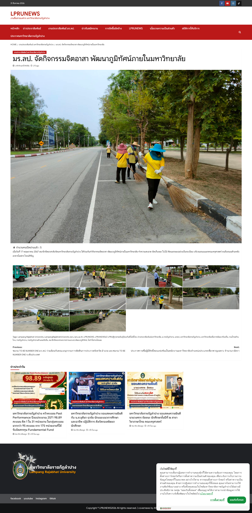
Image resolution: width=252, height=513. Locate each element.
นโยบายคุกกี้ (206, 493)
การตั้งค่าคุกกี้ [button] (217, 499)
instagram (41, 498)
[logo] (45, 468)
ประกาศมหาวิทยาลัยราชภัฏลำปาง (27, 36)
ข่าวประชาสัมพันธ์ (32, 28)
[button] (240, 32)
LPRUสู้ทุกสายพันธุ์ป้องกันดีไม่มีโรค (122, 337)
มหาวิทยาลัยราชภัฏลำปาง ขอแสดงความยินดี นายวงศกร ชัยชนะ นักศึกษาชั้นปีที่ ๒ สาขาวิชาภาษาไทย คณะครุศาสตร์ (155, 417)
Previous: (69, 351)
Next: (185, 349)
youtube (28, 498)
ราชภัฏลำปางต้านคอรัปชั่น (38, 340)
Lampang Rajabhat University (30, 337)
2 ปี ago (36, 66)
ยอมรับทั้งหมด (237, 499)
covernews (144, 508)
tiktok (53, 498)
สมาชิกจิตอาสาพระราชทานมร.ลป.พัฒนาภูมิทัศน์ (68, 340)
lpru (72, 337)
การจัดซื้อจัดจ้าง (113, 28)
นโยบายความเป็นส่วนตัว (162, 28)
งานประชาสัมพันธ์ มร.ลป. (61, 28)
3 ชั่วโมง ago (35, 434)
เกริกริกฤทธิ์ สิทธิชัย (22, 66)
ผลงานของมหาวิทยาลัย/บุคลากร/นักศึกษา (29, 405)
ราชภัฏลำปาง (21, 340)
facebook (15, 498)
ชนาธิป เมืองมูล (21, 434)
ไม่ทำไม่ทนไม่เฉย (95, 340)
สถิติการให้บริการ (191, 28)
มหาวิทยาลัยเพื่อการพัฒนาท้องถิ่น (214, 337)
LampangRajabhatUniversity (56, 337)
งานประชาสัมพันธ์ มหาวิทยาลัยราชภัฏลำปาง (29, 52)
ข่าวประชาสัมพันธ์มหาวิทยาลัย (149, 337)
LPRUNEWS (25, 13)
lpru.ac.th (79, 337)
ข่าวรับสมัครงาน (90, 28)
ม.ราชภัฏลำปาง (168, 337)
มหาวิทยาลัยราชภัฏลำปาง (190, 337)
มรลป (177, 337)
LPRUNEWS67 (101, 337)
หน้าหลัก (14, 28)
